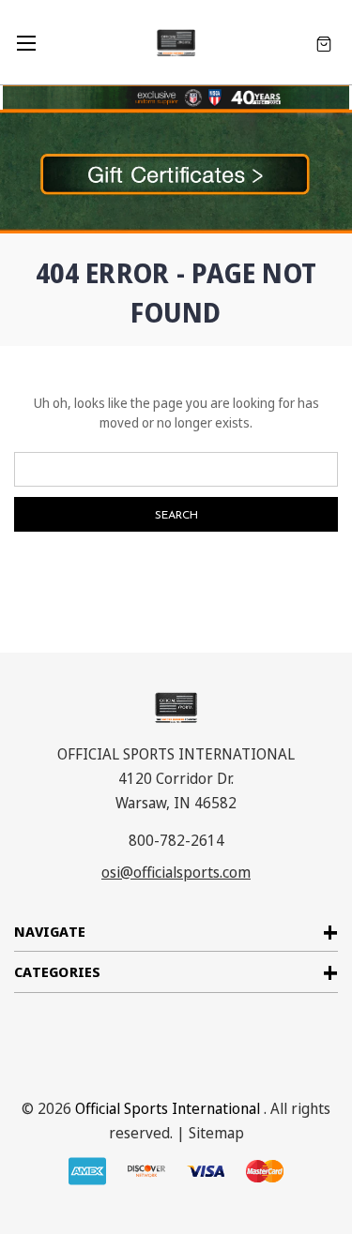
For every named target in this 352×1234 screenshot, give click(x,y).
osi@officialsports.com (176, 872)
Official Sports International (167, 1108)
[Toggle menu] (26, 42)
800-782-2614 (176, 840)
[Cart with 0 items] (324, 43)
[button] (176, 171)
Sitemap (216, 1132)
